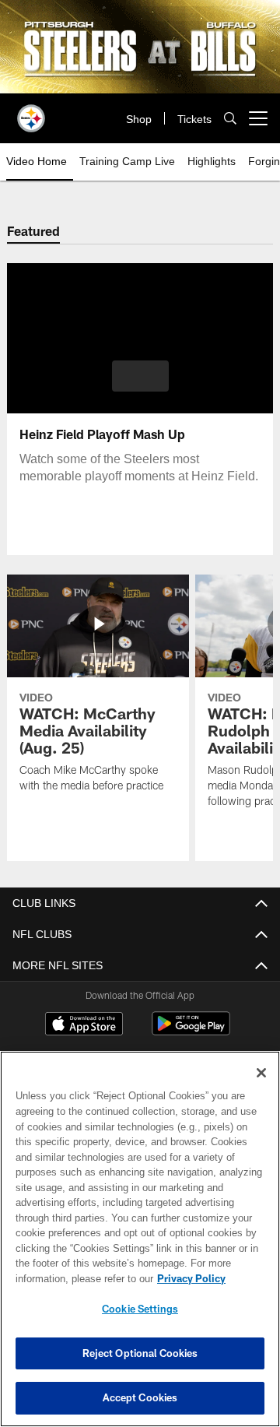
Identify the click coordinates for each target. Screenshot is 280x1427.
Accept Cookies (140, 1397)
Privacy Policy (191, 1278)
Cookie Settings (140, 1308)
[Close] (261, 1073)
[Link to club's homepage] (31, 112)
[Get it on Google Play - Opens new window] (191, 1031)
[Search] (230, 117)
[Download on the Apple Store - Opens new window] (84, 1025)
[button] (140, 376)
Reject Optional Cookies (140, 1353)
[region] (140, 1239)
